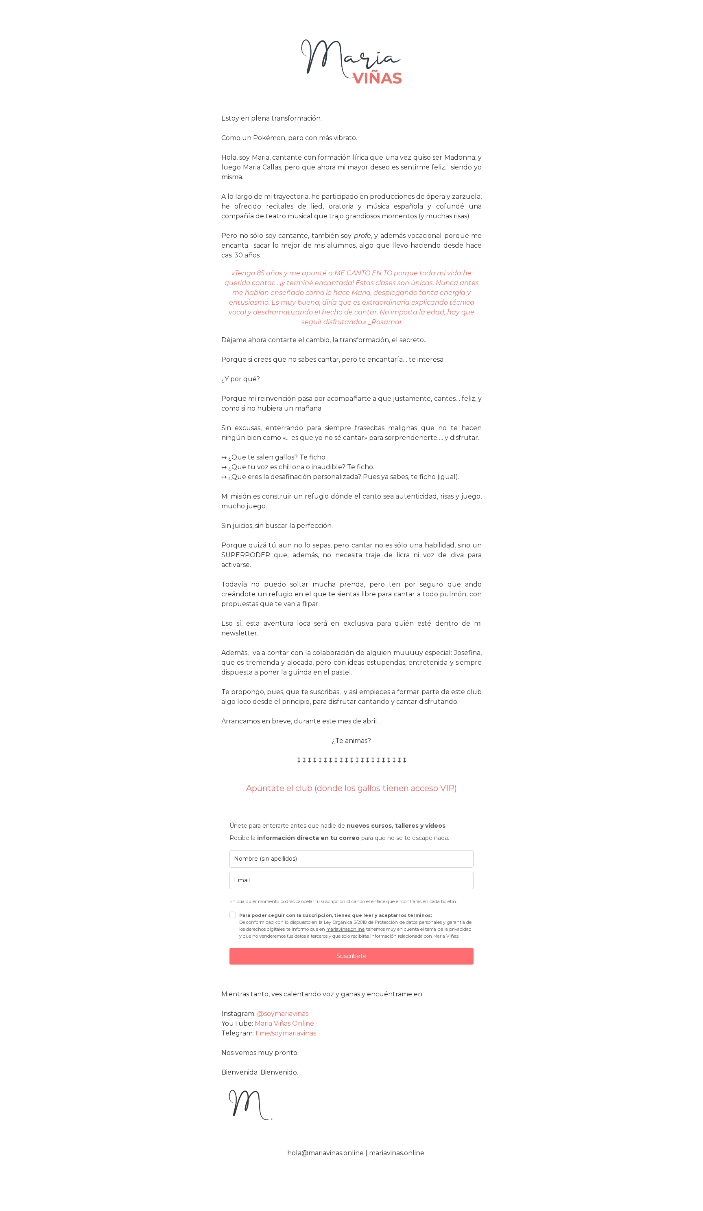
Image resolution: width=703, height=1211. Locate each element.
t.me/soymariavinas (285, 1033)
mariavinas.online (345, 929)
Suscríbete (351, 956)
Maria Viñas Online (284, 1023)
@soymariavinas (282, 1014)
